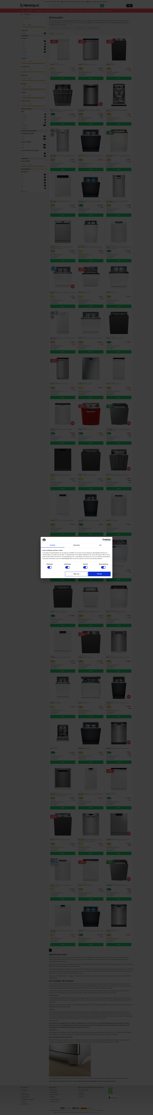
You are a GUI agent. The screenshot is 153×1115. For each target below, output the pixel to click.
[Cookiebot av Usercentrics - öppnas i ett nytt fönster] (104, 540)
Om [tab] (100, 545)
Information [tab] (76, 545)
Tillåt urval (76, 574)
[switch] (67, 567)
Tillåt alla (99, 574)
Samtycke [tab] (52, 545)
